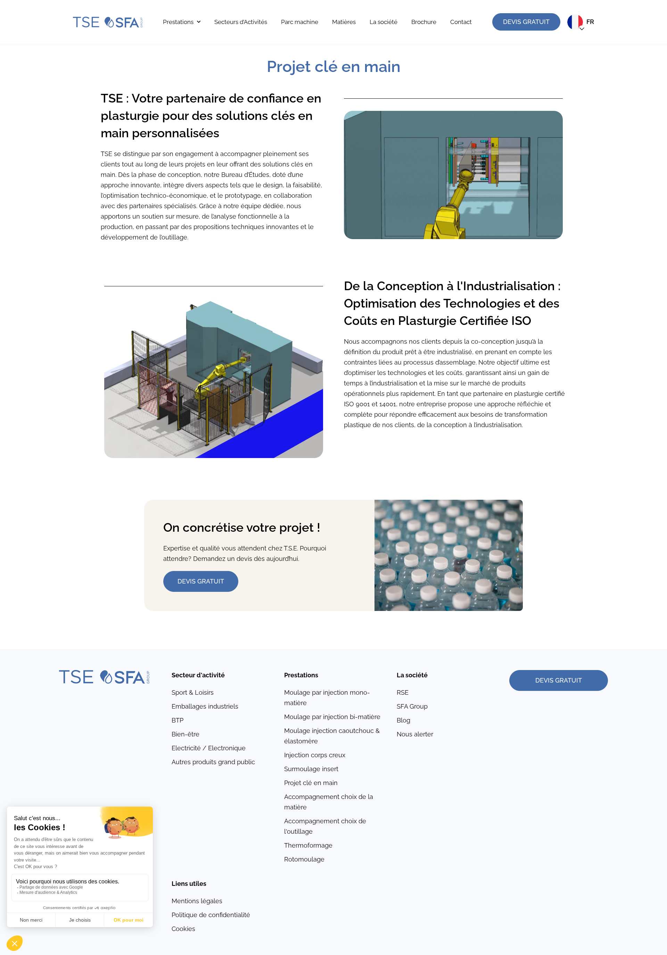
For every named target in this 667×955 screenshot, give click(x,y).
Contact (461, 21)
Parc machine (299, 21)
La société (383, 21)
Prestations (178, 21)
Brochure (423, 21)
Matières (344, 21)
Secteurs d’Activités (240, 21)
